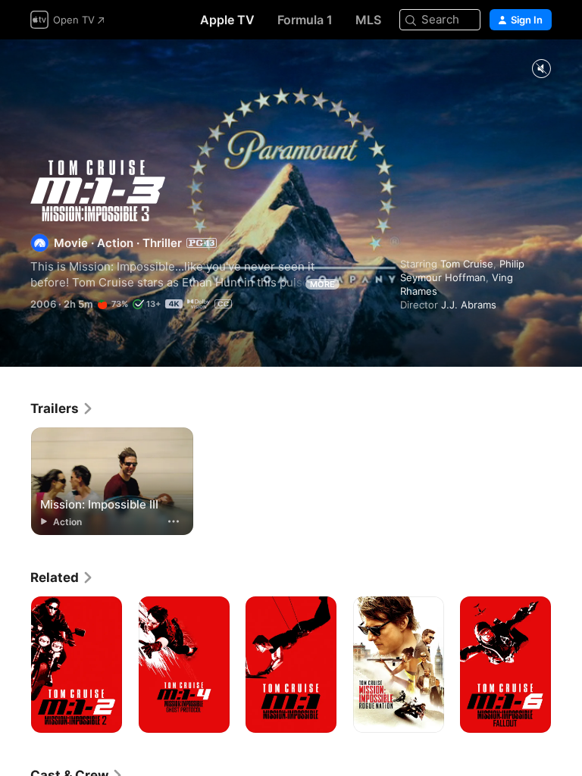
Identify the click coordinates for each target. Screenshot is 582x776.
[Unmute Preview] (541, 69)
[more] (173, 521)
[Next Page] (566, 664)
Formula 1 (305, 19)
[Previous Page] (15, 664)
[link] (62, 408)
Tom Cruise (466, 264)
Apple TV (227, 19)
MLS (368, 19)
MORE (322, 284)
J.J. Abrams (468, 305)
